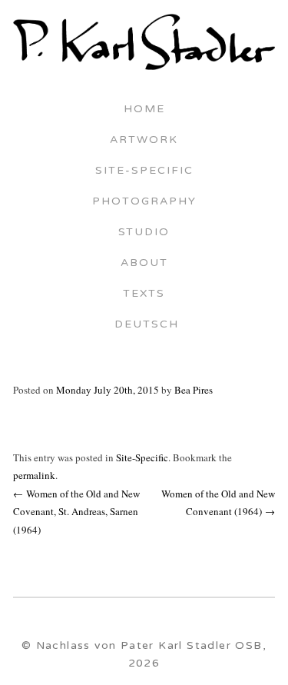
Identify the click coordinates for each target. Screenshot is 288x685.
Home (144, 110)
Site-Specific (144, 171)
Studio (144, 233)
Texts (144, 294)
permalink (34, 475)
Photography (144, 202)
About (144, 263)
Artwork (144, 140)
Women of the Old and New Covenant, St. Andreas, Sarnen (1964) (76, 512)
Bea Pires (193, 390)
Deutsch (144, 325)
